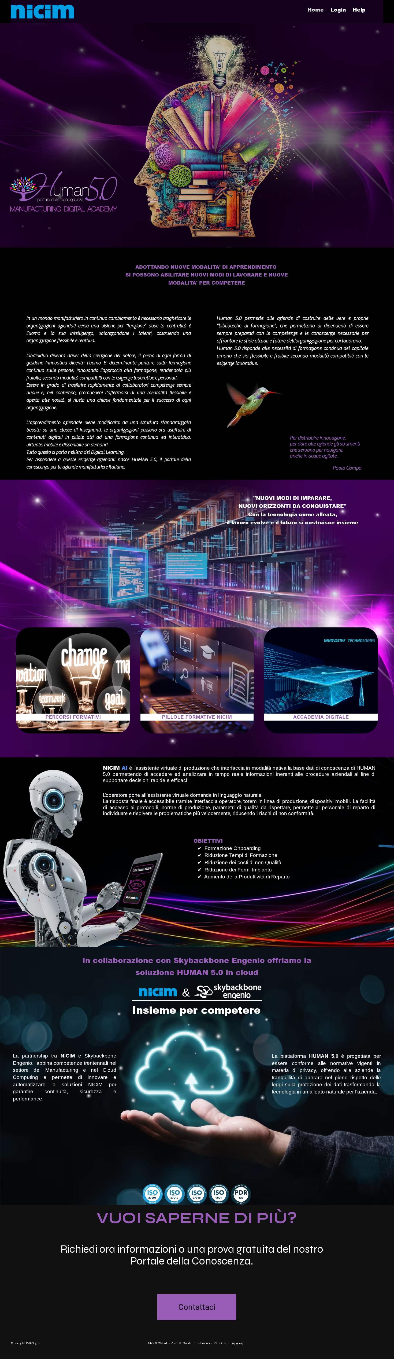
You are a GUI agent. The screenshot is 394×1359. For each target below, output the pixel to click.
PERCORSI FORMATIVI (73, 717)
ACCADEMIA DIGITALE (321, 717)
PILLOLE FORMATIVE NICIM (197, 717)
